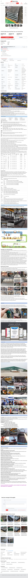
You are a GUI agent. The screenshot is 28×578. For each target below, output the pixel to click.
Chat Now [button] (21, 37)
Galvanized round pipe (16, 554)
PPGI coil (2, 553)
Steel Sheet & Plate (15, 5)
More (1, 572)
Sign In (2, 55)
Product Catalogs (11, 550)
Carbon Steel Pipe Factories (4, 567)
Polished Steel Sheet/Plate (9, 564)
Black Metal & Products (14, 562)
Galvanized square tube (16, 553)
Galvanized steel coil (9, 552)
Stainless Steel (8, 562)
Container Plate (3, 564)
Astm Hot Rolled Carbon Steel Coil (5, 571)
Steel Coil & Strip (3, 562)
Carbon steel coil (2, 552)
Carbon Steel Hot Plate (10, 569)
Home (1, 5)
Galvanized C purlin (3, 554)
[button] (24, 60)
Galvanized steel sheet (9, 554)
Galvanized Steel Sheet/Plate (21, 562)
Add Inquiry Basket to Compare (14, 27)
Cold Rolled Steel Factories (12, 567)
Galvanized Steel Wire (23, 553)
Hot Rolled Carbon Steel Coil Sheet (14, 571)
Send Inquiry (7, 37)
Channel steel (22, 554)
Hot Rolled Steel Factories (19, 567)
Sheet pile (8, 553)
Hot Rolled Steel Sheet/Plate (20, 5)
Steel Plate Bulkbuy (22, 571)
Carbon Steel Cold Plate (16, 569)
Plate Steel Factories (3, 569)
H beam (15, 552)
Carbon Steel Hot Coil (23, 569)
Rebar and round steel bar (23, 552)
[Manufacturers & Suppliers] (14, 1)
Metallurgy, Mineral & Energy (5, 5)
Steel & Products (10, 5)
